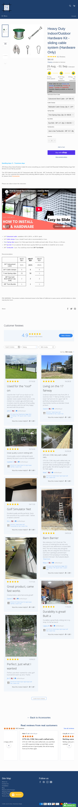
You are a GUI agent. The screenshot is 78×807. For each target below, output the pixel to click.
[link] (39, 756)
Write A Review (65, 335)
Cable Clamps (51, 102)
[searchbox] (10, 347)
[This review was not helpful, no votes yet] (33, 421)
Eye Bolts (50, 119)
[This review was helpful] (65, 573)
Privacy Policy (6, 794)
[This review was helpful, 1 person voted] (65, 417)
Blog (3, 788)
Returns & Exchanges (8, 790)
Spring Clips (51, 110)
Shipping (50, 62)
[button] (9, 745)
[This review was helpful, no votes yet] (29, 421)
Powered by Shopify (17, 803)
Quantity (50, 136)
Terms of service (7, 796)
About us (4, 781)
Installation (5, 785)
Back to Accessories (40, 717)
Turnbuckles (51, 127)
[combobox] (30, 347)
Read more (46, 559)
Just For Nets (9, 803)
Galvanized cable (12, 236)
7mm (9, 242)
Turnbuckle (10, 247)
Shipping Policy (6, 792)
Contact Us (5, 783)
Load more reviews (39, 698)
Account (74, 16)
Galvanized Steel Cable (54, 94)
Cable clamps (11, 239)
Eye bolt (9, 245)
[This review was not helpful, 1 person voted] (33, 687)
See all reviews (69, 728)
